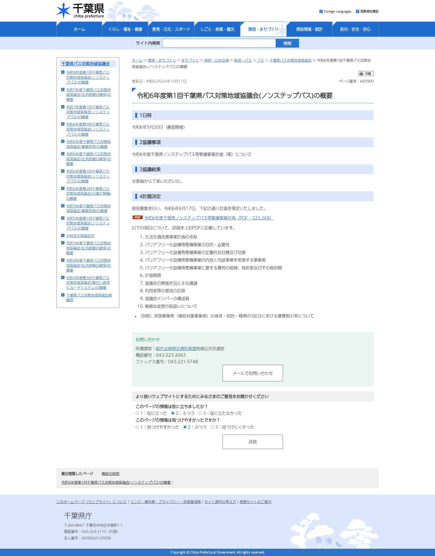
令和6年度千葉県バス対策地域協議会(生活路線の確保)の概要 (88, 158)
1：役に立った (153, 413)
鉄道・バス (243, 60)
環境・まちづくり (263, 29)
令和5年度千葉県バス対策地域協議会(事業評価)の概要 (88, 208)
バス (260, 60)
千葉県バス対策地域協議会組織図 (89, 297)
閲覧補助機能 (369, 11)
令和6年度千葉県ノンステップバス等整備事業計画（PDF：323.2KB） (209, 218)
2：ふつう (185, 413)
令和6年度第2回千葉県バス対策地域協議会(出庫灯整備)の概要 (88, 193)
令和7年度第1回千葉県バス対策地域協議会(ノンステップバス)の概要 (88, 112)
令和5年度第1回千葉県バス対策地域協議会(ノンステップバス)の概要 (88, 223)
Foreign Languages (337, 11)
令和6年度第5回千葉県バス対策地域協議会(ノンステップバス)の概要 (88, 129)
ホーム (79, 29)
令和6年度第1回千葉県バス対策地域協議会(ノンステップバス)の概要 (88, 176)
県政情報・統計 (309, 29)
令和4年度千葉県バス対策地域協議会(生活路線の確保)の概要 (88, 265)
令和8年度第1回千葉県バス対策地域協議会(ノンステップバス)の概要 (88, 77)
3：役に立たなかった (222, 413)
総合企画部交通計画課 (176, 348)
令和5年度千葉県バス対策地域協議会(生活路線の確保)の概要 (88, 247)
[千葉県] (80, 11)
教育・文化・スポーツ (171, 29)
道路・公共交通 (216, 60)
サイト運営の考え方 (220, 501)
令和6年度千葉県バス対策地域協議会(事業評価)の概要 (88, 144)
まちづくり (190, 60)
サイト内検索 (148, 43)
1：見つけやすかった (159, 427)
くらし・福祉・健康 (125, 29)
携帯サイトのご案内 (255, 501)
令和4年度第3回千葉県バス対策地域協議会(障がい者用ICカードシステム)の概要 (88, 282)
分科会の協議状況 (80, 235)
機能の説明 (110, 473)
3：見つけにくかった (234, 427)
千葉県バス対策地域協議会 (85, 63)
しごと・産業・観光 (217, 29)
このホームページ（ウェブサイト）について (91, 501)
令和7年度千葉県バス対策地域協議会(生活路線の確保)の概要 (88, 94)
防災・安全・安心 (355, 29)
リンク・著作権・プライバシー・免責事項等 (165, 501)
